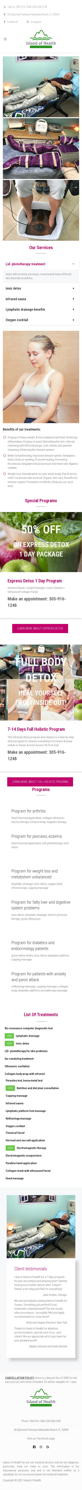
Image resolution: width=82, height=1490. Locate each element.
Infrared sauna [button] (16, 299)
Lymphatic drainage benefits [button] (25, 309)
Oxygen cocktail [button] (17, 320)
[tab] (41, 264)
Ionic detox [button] (13, 288)
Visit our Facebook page (41, 1438)
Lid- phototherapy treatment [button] (25, 264)
